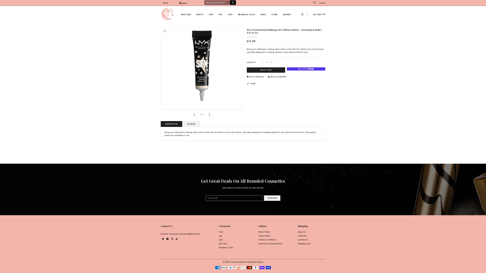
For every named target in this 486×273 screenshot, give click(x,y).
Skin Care (186, 14)
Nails (263, 14)
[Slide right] (209, 115)
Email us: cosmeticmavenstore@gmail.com (180, 234)
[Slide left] (194, 115)
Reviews (191, 124)
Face (230, 14)
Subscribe (272, 198)
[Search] (233, 2)
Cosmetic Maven (237, 262)
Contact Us (303, 239)
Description (171, 124)
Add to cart (266, 70)
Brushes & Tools (226, 247)
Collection (302, 236)
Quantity (251, 62)
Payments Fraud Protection (270, 243)
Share (253, 83)
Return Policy (264, 232)
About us (302, 232)
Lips (220, 14)
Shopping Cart (304, 243)
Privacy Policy (264, 236)
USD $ (165, 3)
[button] (186, 3)
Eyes (211, 14)
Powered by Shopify (254, 262)
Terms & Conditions (267, 239)
